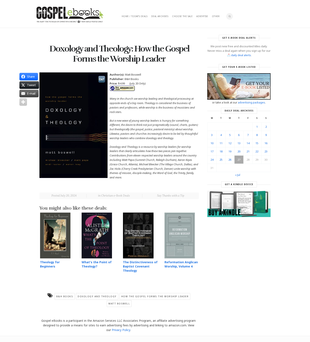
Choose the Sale (182, 16)
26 (229, 160)
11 (221, 143)
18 (221, 151)
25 (221, 160)
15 (256, 143)
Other (216, 16)
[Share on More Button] (23, 102)
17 (211, 151)
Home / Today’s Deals (134, 16)
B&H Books (64, 296)
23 (265, 151)
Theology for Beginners (50, 264)
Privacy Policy (121, 330)
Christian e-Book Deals (115, 195)
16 (265, 143)
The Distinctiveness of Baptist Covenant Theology (140, 266)
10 (211, 143)
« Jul (237, 175)
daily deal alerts (241, 55)
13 (238, 143)
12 (229, 143)
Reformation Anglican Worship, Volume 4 (181, 264)
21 (248, 151)
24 (211, 160)
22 (256, 151)
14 (248, 143)
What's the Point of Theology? (97, 264)
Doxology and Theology (97, 296)
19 (229, 151)
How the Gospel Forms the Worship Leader (155, 296)
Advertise (202, 16)
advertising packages (251, 102)
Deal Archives (159, 16)
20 (238, 151)
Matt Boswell (119, 303)
